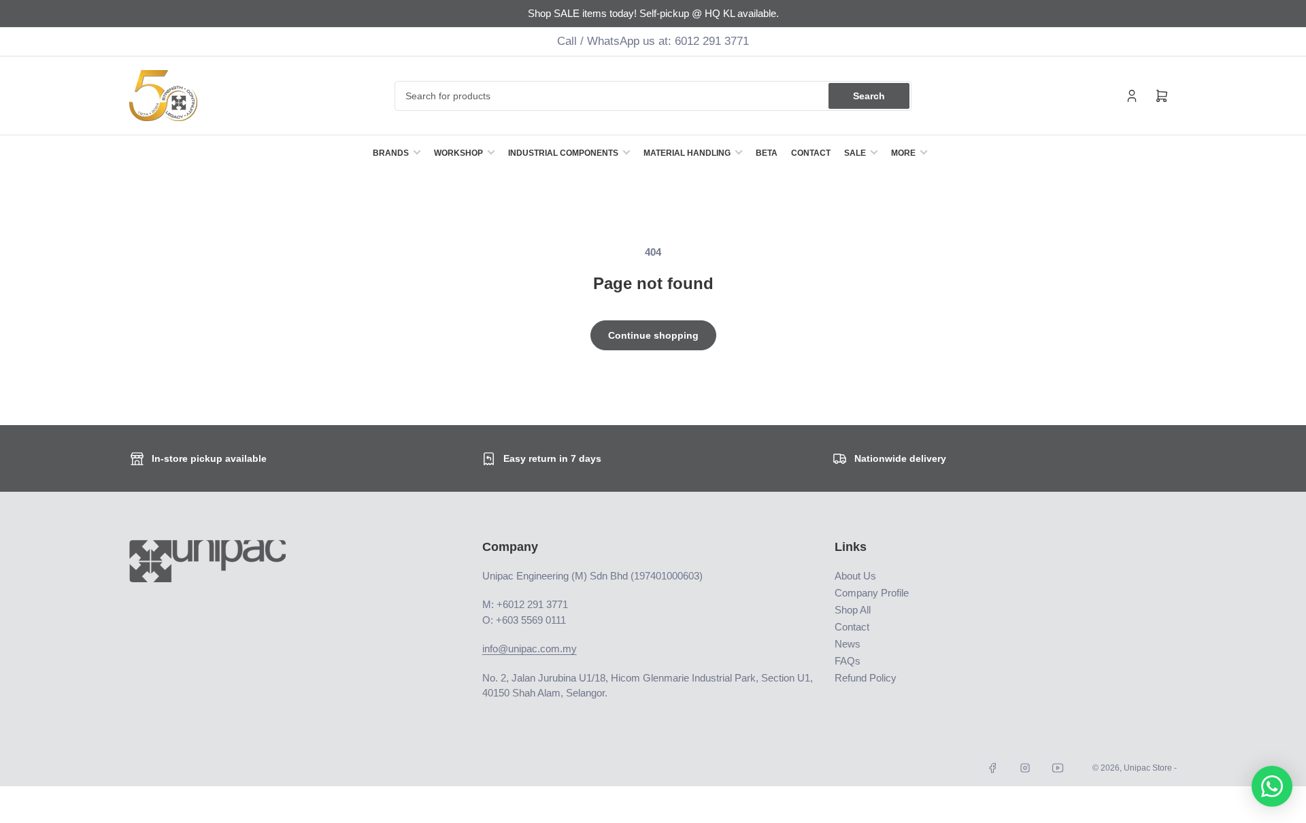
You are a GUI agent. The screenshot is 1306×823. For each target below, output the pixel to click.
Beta (766, 153)
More (903, 153)
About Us (855, 576)
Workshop (458, 153)
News (847, 644)
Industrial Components (563, 153)
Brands (391, 153)
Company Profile (872, 593)
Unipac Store (1148, 768)
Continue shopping (653, 335)
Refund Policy (866, 678)
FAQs (847, 661)
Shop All (853, 610)
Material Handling (687, 153)
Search (869, 95)
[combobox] (653, 96)
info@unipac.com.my (529, 648)
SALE (855, 153)
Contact (811, 153)
